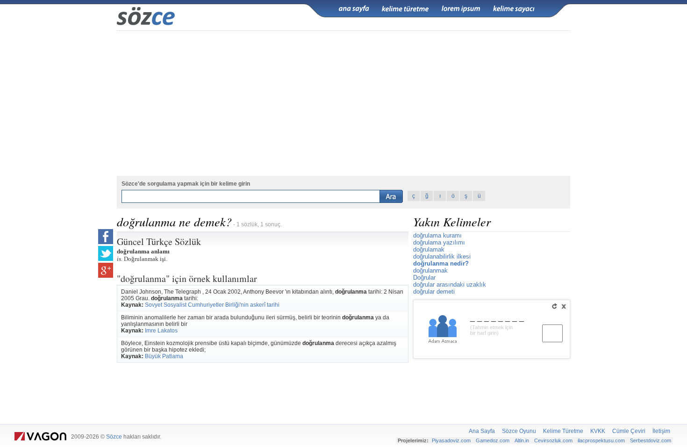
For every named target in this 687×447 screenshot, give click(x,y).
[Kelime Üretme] (405, 9)
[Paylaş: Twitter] (105, 253)
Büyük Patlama (164, 356)
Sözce (114, 436)
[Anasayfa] (353, 9)
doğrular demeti (434, 291)
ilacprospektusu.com (601, 440)
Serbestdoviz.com (650, 440)
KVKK (597, 431)
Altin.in (522, 440)
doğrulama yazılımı (439, 242)
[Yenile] (554, 306)
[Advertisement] (343, 103)
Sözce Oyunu (519, 431)
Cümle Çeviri (628, 431)
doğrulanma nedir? (441, 263)
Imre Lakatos (161, 330)
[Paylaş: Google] (105, 270)
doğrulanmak (430, 270)
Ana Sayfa (482, 431)
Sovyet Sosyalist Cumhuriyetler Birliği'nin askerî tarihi (212, 305)
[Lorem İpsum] (461, 9)
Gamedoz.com (492, 440)
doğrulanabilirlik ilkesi (442, 256)
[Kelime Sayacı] (514, 9)
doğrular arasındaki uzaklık (449, 284)
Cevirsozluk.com (553, 440)
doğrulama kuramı (437, 235)
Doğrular (424, 277)
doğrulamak (428, 249)
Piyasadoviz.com (451, 440)
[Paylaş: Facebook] (105, 236)
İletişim (661, 431)
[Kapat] (563, 306)
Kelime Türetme (563, 431)
